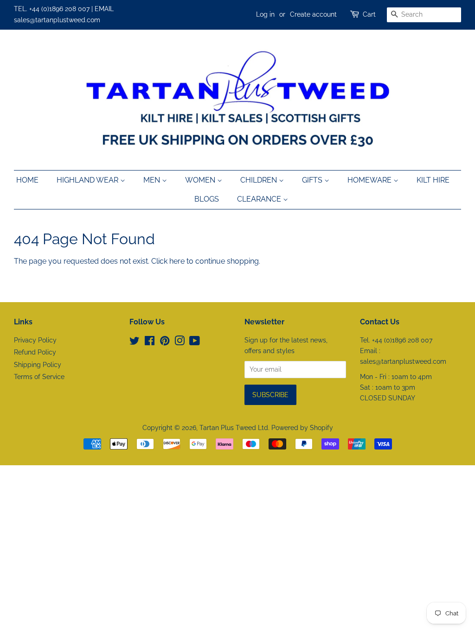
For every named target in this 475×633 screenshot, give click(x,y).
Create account (313, 14)
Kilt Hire (433, 180)
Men (152, 180)
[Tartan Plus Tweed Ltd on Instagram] (179, 342)
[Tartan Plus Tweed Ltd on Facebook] (149, 342)
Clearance (260, 199)
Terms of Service (39, 376)
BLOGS (206, 199)
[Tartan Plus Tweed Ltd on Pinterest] (165, 342)
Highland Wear (88, 180)
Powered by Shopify (302, 427)
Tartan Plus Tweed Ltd (233, 427)
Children (259, 180)
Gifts (313, 180)
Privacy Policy (35, 340)
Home (27, 180)
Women (201, 180)
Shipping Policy (37, 364)
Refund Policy (35, 352)
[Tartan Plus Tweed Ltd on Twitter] (134, 342)
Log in (265, 14)
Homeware (370, 180)
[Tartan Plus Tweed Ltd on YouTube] (194, 342)
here (177, 261)
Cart (369, 14)
